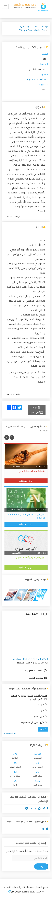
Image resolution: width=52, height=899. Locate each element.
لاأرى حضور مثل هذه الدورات (32, 722)
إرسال (41, 866)
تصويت (43, 729)
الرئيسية (45, 26)
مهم (42, 710)
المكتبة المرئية (33, 614)
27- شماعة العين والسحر (23, 659)
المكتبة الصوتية (34, 670)
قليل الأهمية (38, 716)
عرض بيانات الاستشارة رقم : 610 (32, 30)
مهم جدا (40, 704)
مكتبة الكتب (36, 678)
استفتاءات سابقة (10, 733)
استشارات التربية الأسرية (28, 26)
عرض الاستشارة (25, 481)
